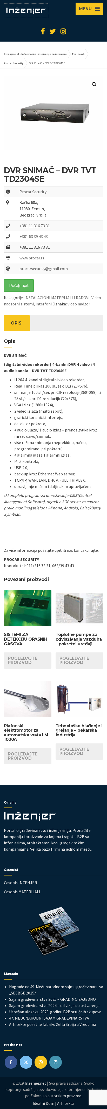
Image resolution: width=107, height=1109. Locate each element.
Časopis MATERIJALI (22, 891)
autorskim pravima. (65, 1095)
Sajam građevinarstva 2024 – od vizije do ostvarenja (54, 1005)
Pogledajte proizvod (22, 660)
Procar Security (32, 191)
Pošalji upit (19, 285)
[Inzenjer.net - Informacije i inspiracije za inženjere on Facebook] (11, 1062)
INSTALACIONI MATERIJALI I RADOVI (57, 297)
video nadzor (79, 303)
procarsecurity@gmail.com (43, 268)
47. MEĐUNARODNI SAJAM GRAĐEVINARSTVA (49, 1018)
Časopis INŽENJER (20, 882)
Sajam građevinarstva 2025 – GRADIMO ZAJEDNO (52, 999)
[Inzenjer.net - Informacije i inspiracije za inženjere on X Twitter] (26, 1062)
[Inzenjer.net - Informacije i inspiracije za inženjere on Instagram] (41, 1062)
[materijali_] (55, 1062)
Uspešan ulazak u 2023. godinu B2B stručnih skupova (55, 1011)
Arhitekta (65, 1103)
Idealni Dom (43, 1103)
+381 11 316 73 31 (34, 225)
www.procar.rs (31, 257)
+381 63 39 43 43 (33, 236)
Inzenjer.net (35, 1083)
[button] (94, 84)
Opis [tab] (16, 323)
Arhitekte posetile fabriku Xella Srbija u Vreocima (52, 1024)
